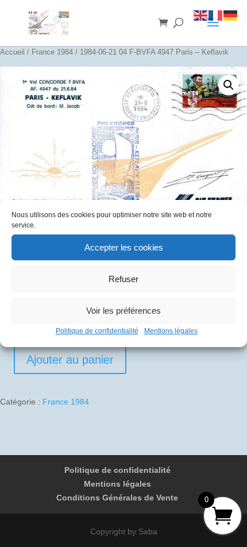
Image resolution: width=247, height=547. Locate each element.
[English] (201, 15)
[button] (228, 85)
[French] (216, 15)
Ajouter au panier (70, 359)
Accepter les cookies (123, 247)
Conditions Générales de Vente (117, 497)
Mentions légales (171, 331)
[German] (230, 15)
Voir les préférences (123, 310)
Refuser (123, 279)
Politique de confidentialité (97, 331)
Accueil (12, 52)
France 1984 (52, 52)
